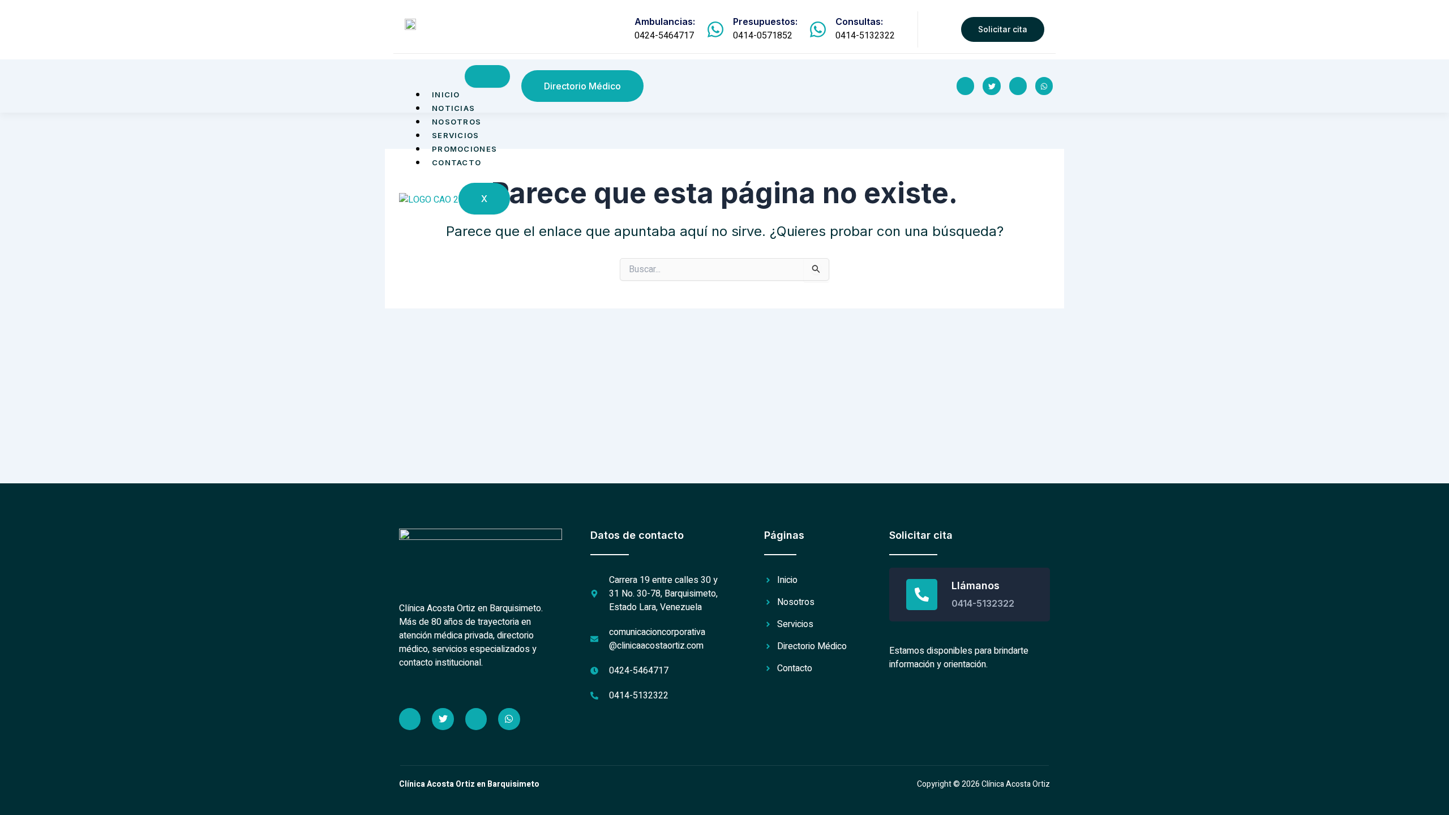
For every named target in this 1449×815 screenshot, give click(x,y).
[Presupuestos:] (715, 29)
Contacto (456, 162)
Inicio (446, 94)
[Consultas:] (818, 29)
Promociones (464, 148)
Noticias (453, 108)
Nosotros (456, 121)
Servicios (455, 135)
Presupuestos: (765, 21)
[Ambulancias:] (617, 29)
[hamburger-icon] (487, 76)
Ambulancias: (665, 21)
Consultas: (859, 21)
